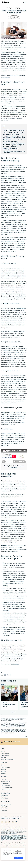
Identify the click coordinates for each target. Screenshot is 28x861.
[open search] (24, 2)
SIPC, (6, 831)
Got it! (18, 858)
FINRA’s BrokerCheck (5, 839)
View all (3, 684)
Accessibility (3, 818)
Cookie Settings (4, 816)
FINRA (2, 831)
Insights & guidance (10, 8)
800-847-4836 (4, 810)
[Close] (22, 848)
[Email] (8, 675)
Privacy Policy (18, 852)
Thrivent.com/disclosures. (12, 833)
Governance (13, 816)
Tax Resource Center (20, 816)
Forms (9, 816)
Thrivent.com (24, 838)
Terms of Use (9, 818)
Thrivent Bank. (15, 664)
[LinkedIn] (5, 675)
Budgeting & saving (19, 8)
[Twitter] (2, 675)
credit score (21, 308)
